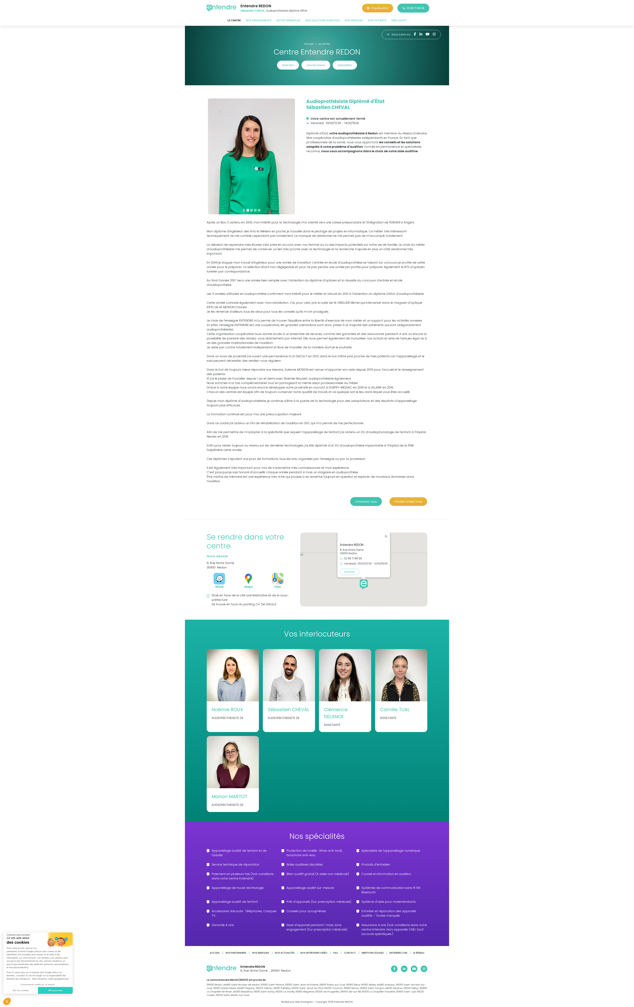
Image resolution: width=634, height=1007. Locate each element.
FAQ (335, 952)
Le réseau (418, 952)
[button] (7, 1001)
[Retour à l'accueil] (221, 8)
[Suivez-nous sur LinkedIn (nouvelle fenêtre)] (420, 34)
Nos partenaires (236, 952)
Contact (350, 952)
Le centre (234, 20)
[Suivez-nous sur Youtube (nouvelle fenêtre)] (427, 34)
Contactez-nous (366, 502)
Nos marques (260, 952)
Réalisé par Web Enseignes (297, 1002)
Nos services (354, 20)
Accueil (215, 952)
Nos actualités (284, 952)
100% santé (398, 20)
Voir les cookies (21, 990)
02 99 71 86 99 (415, 8)
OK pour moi (55, 990)
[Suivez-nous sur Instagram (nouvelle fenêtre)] (434, 34)
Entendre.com (398, 952)
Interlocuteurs (316, 65)
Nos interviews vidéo (313, 952)
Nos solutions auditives (322, 20)
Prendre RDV (379, 8)
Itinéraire (288, 65)
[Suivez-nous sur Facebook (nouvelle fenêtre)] (415, 34)
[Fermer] (386, 536)
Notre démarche (288, 20)
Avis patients (377, 20)
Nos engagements (258, 20)
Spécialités (345, 65)
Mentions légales (373, 952)
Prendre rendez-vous (408, 502)
